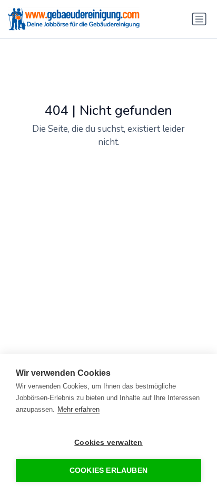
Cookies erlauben (108, 470)
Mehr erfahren (78, 409)
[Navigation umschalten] (199, 19)
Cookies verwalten (108, 443)
